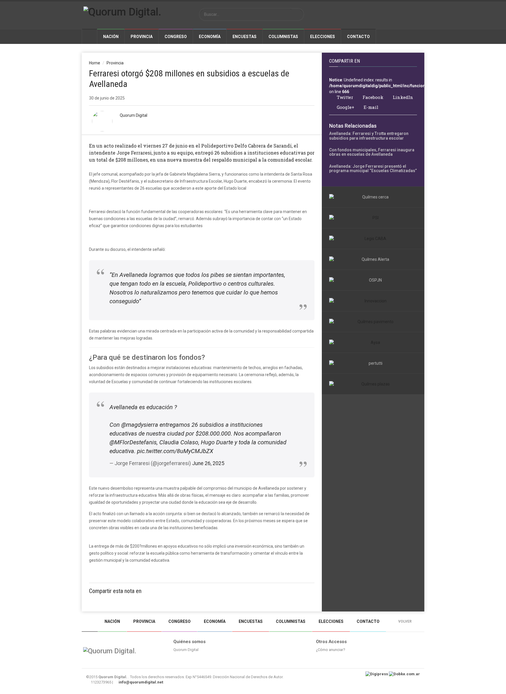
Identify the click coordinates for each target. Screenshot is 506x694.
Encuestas (245, 36)
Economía (209, 36)
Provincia (142, 36)
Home (94, 63)
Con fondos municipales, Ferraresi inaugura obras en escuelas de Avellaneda (371, 152)
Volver (405, 621)
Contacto (358, 36)
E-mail (370, 107)
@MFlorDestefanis (133, 442)
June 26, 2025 (208, 463)
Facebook (372, 97)
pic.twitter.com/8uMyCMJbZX (175, 451)
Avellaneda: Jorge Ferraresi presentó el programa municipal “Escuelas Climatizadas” (373, 168)
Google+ (345, 107)
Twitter (344, 97)
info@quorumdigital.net (141, 682)
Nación (111, 36)
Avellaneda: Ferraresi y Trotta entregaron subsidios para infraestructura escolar (368, 135)
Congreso (176, 36)
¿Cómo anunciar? (330, 649)
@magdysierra (139, 424)
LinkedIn (402, 97)
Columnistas (283, 36)
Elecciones (322, 36)
